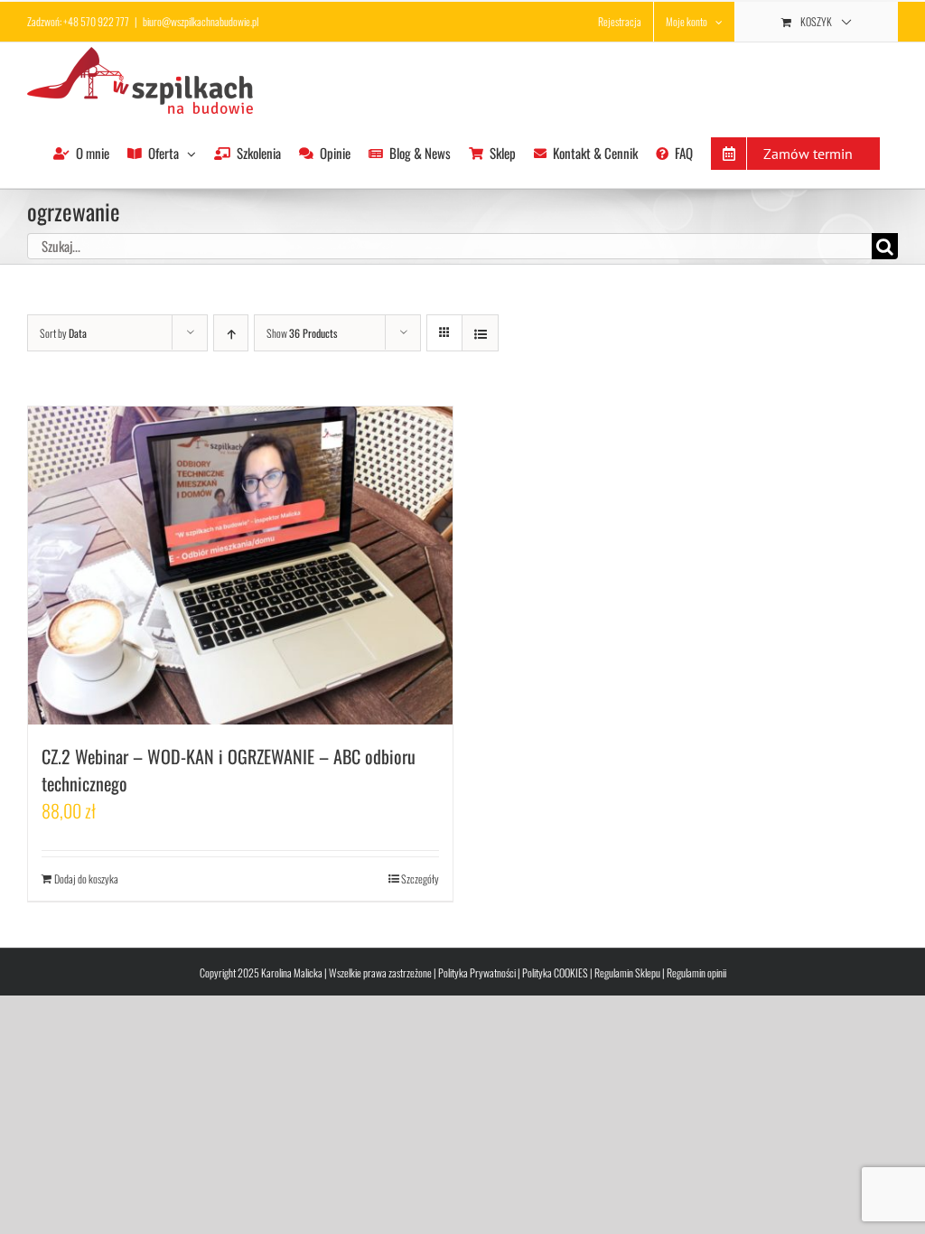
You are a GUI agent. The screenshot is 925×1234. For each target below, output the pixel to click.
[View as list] (480, 333)
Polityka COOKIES (555, 972)
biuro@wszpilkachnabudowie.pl (200, 21)
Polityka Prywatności (477, 972)
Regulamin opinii (696, 972)
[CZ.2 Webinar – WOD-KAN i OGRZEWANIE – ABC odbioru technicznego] (240, 566)
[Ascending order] (230, 332)
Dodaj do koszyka (86, 878)
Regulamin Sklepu (627, 972)
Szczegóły (420, 878)
